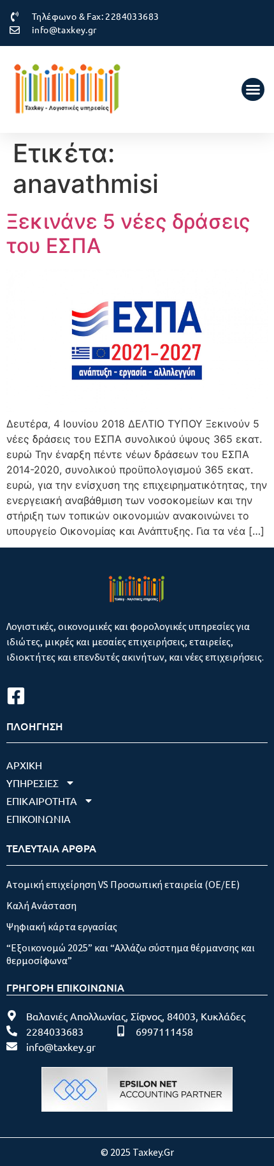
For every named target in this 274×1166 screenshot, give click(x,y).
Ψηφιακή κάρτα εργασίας (61, 926)
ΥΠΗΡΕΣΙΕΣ (32, 782)
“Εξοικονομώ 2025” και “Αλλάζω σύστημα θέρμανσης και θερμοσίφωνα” (130, 953)
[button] (253, 89)
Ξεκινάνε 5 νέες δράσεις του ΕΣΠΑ (128, 233)
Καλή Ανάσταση (41, 905)
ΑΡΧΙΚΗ (24, 764)
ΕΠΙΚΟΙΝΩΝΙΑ (38, 818)
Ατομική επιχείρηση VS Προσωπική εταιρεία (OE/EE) (123, 884)
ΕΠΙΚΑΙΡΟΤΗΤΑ (41, 800)
